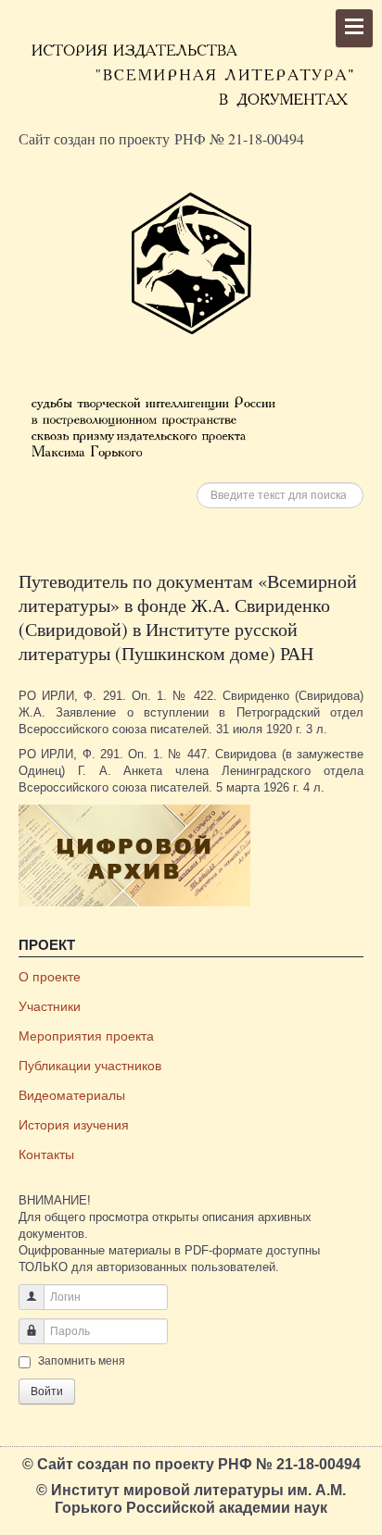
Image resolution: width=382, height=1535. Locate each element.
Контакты (46, 1154)
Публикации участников (90, 1065)
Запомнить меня (81, 1360)
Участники (50, 1006)
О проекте (50, 976)
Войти (47, 1391)
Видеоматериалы (72, 1095)
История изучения (74, 1124)
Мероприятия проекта (86, 1036)
